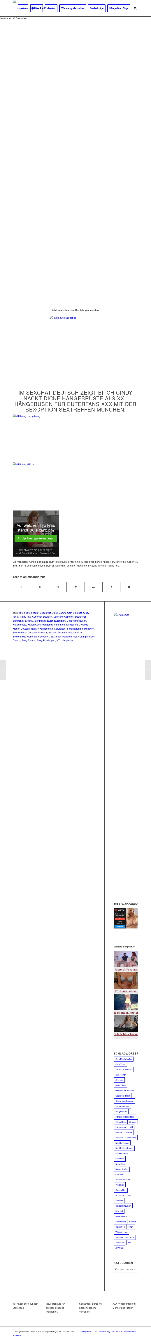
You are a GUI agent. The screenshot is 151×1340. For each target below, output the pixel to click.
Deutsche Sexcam (123, 1069)
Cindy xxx (25, 616)
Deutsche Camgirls (63, 616)
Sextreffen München (61, 636)
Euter (50, 620)
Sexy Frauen (28, 640)
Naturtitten (59, 628)
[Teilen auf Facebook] (22, 587)
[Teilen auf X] (40, 587)
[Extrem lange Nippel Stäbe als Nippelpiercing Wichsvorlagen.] (3, 670)
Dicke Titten (120, 1074)
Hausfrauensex (122, 1106)
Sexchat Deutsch (57, 632)
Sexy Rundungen (46, 640)
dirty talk (119, 1079)
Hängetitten (120, 1121)
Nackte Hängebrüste (42, 628)
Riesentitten (120, 1190)
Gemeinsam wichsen (124, 1090)
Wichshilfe (119, 1242)
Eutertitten (59, 620)
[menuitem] (23, 8)
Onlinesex (119, 1174)
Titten (130, 1226)
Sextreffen (43, 636)
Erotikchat (40, 620)
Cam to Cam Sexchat (70, 612)
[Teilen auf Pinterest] (75, 587)
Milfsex (129, 1132)
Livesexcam (120, 1126)
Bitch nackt (32, 612)
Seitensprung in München (80, 628)
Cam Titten (120, 1064)
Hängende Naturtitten (53, 624)
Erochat (29, 620)
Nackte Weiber (122, 1153)
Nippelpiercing (121, 1169)
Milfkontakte (117, 1331)
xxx (129, 1242)
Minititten (119, 1137)
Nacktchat (131, 1137)
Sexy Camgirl (80, 636)
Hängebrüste (19, 624)
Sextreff (132, 1221)
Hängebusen (34, 624)
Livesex (132, 1121)
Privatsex (119, 1184)
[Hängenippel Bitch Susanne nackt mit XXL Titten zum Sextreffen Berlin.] (148, 670)
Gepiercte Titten (122, 1095)
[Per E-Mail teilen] (129, 587)
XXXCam (119, 1247)
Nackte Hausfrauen (124, 1147)
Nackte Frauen (122, 1142)
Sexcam (119, 1200)
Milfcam (118, 1132)
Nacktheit (119, 1158)
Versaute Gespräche (124, 1237)
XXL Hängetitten (65, 640)
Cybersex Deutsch (42, 616)
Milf (131, 1126)
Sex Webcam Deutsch (25, 632)
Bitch (22, 612)
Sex (129, 1195)
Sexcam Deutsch (123, 1205)
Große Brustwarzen (124, 1100)
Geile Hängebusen (76, 620)
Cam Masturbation (123, 1058)
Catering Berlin (85, 1331)
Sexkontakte (75, 632)
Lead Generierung (102, 1331)
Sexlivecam (120, 1221)
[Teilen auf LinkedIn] (93, 587)
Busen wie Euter (48, 612)
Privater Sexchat (122, 1179)
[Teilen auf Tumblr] (111, 587)
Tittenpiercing (121, 1232)
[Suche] (135, 8)
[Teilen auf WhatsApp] (57, 587)
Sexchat (42, 632)
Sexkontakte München (25, 636)
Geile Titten (120, 1085)
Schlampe (119, 1195)
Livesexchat (72, 624)
